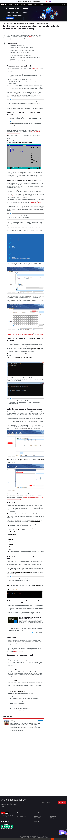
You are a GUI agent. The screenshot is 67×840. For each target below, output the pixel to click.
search (62, 4)
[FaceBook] (1, 821)
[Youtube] (8, 821)
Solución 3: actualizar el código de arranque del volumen (22, 50)
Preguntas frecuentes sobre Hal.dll (17, 60)
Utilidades (17, 4)
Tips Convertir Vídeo (36, 821)
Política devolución (52, 818)
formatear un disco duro (17, 195)
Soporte (41, 4)
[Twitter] (11, 32)
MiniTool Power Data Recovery (21, 816)
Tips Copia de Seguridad (37, 817)
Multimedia (23, 4)
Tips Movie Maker (36, 818)
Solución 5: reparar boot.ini (15, 54)
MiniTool (31, 36)
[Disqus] (23, 749)
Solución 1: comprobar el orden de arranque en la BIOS (21, 47)
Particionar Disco (10, 23)
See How (48, 1)
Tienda (10, 4)
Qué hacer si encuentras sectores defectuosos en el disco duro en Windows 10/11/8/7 (25, 334)
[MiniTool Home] (4, 4)
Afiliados (35, 4)
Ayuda (51, 817)
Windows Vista (35, 68)
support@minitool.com (17, 651)
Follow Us (41, 720)
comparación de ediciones (35, 202)
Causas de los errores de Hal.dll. (17, 45)
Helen (6, 32)
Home (4, 23)
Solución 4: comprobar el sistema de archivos (19, 52)
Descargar (30, 4)
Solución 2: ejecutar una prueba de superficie (19, 48)
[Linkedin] (6, 821)
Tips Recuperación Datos (37, 816)
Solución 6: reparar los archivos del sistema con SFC (21, 55)
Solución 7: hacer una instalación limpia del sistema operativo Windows (25, 57)
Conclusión (12, 59)
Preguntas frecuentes (53, 816)
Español (39, 31)
